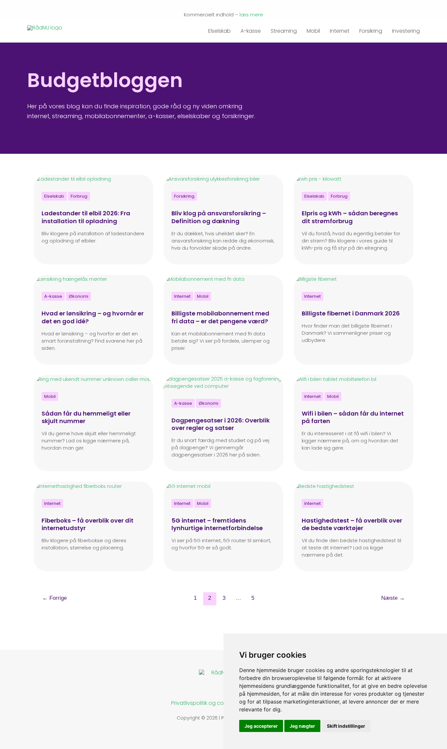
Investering (406, 29)
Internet (339, 29)
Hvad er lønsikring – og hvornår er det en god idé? (93, 317)
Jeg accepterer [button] (261, 726)
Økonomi (78, 296)
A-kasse (251, 29)
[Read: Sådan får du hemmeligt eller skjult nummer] (93, 378)
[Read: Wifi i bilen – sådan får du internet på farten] (334, 378)
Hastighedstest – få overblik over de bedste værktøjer (352, 524)
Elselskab (219, 29)
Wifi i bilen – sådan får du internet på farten (353, 417)
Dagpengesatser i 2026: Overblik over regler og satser (220, 424)
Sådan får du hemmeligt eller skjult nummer (86, 417)
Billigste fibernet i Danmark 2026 (351, 313)
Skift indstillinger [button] (346, 726)
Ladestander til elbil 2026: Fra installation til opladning (86, 217)
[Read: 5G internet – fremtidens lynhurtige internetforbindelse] (186, 485)
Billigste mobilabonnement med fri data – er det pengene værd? (220, 317)
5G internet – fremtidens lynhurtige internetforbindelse (217, 524)
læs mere (251, 14)
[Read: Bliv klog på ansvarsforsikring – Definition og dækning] (211, 178)
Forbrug (79, 196)
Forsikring (370, 29)
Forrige (54, 598)
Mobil (313, 29)
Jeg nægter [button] (302, 726)
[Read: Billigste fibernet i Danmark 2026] (315, 278)
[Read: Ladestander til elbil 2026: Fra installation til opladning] (72, 178)
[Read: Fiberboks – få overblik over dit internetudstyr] (77, 485)
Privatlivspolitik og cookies (204, 703)
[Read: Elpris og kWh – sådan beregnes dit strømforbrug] (317, 178)
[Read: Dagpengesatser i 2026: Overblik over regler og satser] (223, 382)
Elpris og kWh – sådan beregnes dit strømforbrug (350, 217)
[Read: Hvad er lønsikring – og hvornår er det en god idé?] (70, 278)
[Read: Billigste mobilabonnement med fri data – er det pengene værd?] (203, 278)
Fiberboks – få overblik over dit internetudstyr (88, 524)
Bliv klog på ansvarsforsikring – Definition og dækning (218, 217)
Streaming (284, 29)
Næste (393, 598)
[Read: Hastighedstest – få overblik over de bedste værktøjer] (323, 485)
